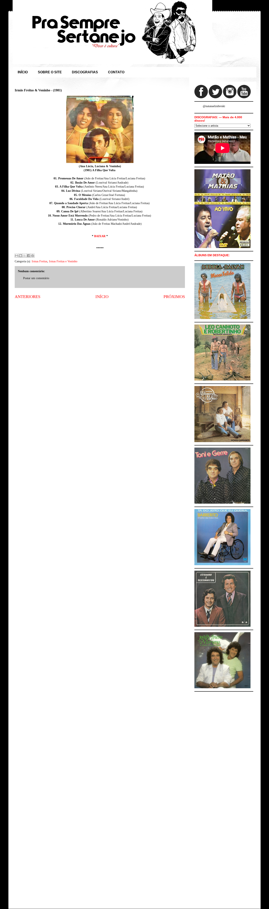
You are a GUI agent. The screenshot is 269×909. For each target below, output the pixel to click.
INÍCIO (23, 72)
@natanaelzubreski (214, 106)
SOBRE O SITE (50, 72)
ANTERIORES (27, 296)
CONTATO (116, 72)
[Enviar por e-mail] (17, 256)
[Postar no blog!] (20, 256)
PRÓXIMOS (174, 296)
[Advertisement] (100, 335)
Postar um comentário (36, 278)
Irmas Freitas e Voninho (63, 261)
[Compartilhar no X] (24, 256)
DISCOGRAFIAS (85, 72)
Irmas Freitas (39, 261)
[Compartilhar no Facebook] (28, 256)
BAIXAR (99, 236)
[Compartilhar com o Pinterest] (32, 256)
